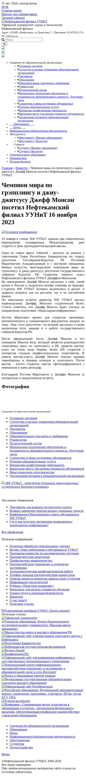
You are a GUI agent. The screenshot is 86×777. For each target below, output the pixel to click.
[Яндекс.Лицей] (13, 650)
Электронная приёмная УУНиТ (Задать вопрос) (37, 610)
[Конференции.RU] (15, 654)
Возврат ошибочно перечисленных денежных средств (47, 510)
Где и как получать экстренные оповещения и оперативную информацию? (41, 523)
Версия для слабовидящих (19, 14)
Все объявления (12, 532)
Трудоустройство (21, 747)
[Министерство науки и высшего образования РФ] (37, 632)
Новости (21, 168)
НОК (5, 7)
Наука (17, 127)
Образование (22, 124)
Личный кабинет (13, 17)
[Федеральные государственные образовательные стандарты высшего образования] (43, 683)
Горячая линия (11, 10)
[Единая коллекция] (16, 701)
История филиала (20, 161)
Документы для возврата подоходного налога (41, 507)
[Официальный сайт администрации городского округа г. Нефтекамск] (43, 639)
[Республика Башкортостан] (21, 643)
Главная (7, 168)
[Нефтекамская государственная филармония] (33, 646)
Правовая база (18, 158)
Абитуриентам (20, 740)
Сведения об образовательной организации (39, 725)
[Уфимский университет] (19, 618)
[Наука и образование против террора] (28, 675)
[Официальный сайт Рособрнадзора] (27, 686)
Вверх (6, 754)
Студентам (17, 744)
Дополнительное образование (28, 154)
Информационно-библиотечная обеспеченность (38, 130)
